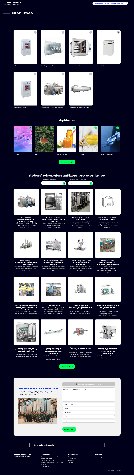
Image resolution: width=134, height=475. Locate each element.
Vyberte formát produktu (77, 179)
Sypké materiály (46, 458)
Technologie (72, 458)
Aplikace (71, 460)
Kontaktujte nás (117, 3)
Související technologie (44, 445)
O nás (107, 3)
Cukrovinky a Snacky (48, 460)
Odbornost (99, 3)
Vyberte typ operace (48, 179)
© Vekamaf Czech (114, 470)
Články (70, 462)
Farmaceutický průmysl (49, 457)
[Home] (13, 3)
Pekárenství (45, 466)
